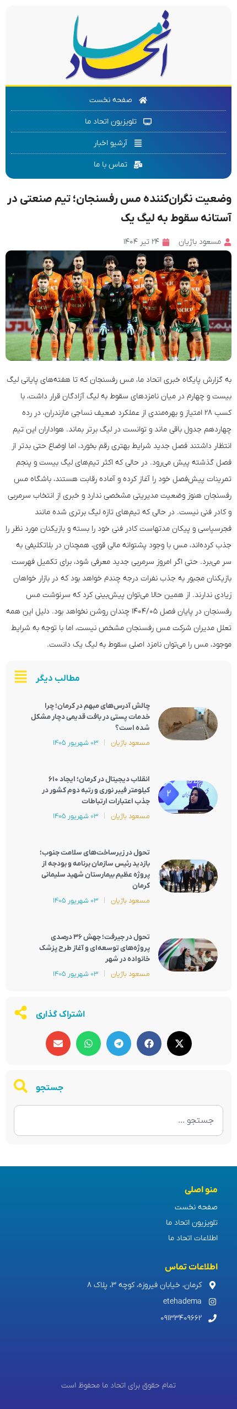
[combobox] (118, 1120)
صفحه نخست (196, 1207)
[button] (179, 1043)
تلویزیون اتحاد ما (192, 1223)
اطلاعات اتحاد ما (193, 1238)
